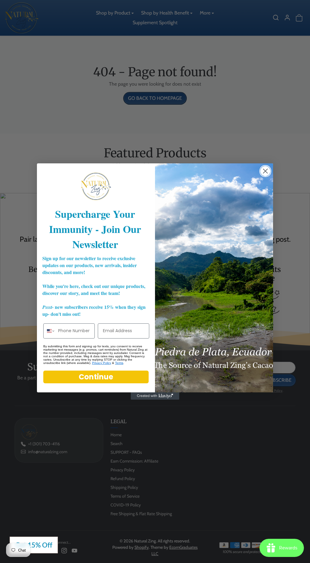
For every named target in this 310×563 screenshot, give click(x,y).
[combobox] (49, 331)
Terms (119, 363)
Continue (96, 377)
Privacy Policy (101, 363)
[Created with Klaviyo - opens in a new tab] (155, 396)
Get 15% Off (33, 545)
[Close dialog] (265, 171)
